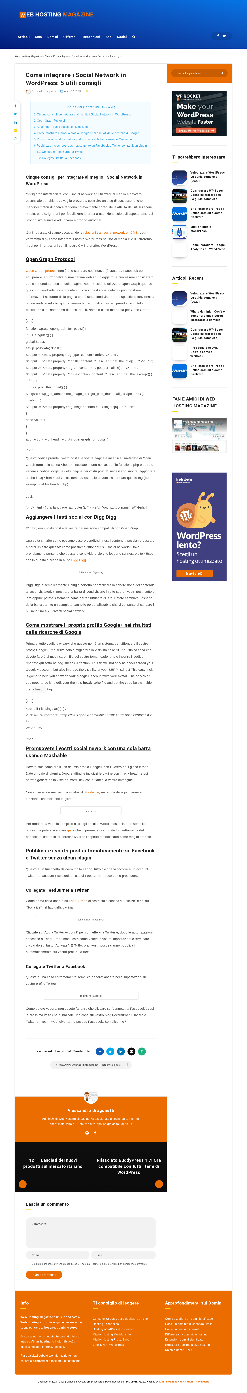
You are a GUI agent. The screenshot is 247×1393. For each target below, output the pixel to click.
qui (69, 830)
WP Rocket (186, 1381)
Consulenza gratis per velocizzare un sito (120, 1318)
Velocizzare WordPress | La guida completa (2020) (208, 177)
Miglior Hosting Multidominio (112, 1334)
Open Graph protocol (41, 271)
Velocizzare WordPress (108, 1344)
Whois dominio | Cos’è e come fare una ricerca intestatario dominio (207, 316)
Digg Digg (78, 560)
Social (122, 37)
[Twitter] (224, 36)
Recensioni (91, 37)
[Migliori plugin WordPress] (179, 232)
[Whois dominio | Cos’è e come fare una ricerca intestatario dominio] (179, 316)
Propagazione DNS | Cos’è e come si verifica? (205, 352)
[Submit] (222, 73)
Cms (38, 37)
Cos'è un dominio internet (182, 1329)
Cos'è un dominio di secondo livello (189, 1323)
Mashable (92, 792)
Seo (109, 37)
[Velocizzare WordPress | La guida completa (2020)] (179, 177)
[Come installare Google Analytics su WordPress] (179, 250)
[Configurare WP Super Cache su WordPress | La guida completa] (179, 196)
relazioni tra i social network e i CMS (110, 232)
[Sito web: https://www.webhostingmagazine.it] (87, 1133)
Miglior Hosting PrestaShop (111, 1339)
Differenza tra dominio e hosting (186, 1334)
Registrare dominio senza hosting (187, 1344)
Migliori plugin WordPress (200, 229)
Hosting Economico (106, 1323)
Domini (52, 37)
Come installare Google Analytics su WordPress (207, 247)
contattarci (40, 1360)
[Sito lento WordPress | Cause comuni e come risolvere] (179, 214)
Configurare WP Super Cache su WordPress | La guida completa (206, 195)
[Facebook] (218, 36)
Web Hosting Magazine (28, 56)
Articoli (23, 37)
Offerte (69, 37)
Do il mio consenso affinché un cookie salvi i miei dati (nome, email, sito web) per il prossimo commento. (90, 1264)
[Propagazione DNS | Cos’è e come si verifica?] (179, 353)
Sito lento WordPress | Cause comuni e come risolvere (207, 213)
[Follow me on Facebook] (95, 1133)
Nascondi (107, 107)
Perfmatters (202, 1381)
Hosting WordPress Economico (113, 1329)
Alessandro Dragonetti (90, 1110)
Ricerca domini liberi (179, 1350)
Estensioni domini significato (184, 1339)
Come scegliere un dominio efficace (189, 1318)
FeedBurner (77, 901)
